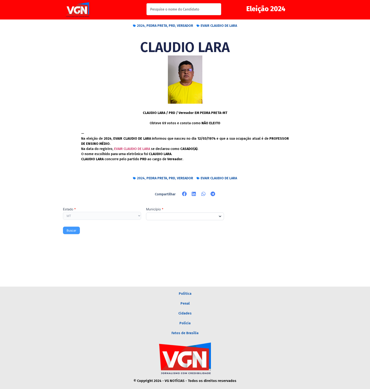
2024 (141, 26)
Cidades (185, 313)
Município (154, 209)
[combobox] (183, 9)
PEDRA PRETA (156, 26)
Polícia (185, 323)
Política (185, 294)
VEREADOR (185, 26)
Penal (185, 303)
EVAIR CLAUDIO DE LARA (219, 26)
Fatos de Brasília (185, 333)
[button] (184, 194)
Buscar (71, 230)
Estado (69, 209)
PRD (172, 26)
